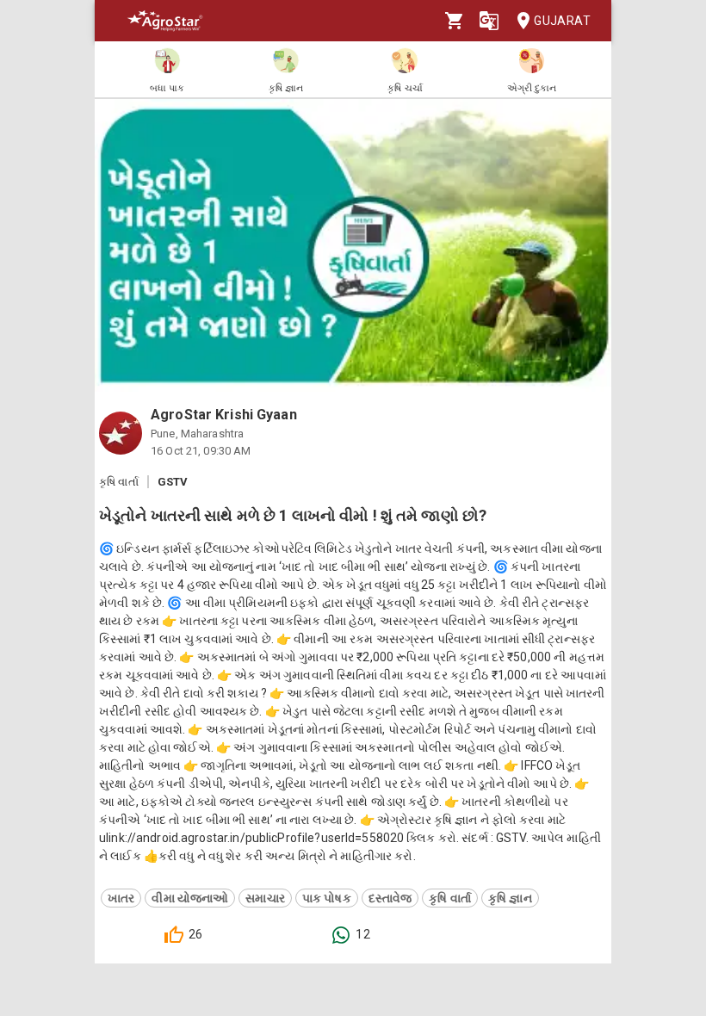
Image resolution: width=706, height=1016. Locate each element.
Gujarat (562, 21)
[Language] (489, 20)
